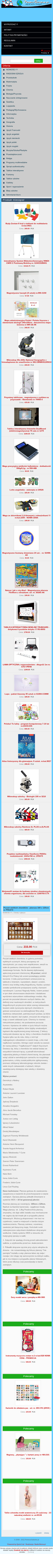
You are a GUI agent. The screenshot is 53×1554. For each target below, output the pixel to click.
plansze (22, 913)
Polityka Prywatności (15, 35)
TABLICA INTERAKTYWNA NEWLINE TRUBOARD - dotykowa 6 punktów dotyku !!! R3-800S (26, 628)
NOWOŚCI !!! (7, 913)
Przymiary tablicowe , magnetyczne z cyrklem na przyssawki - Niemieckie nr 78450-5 (26, 398)
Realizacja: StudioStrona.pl (36, 1544)
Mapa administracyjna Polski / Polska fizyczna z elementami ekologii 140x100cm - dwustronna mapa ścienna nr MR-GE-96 (27, 322)
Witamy (7, 30)
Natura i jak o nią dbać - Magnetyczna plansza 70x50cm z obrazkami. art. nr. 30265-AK (26, 591)
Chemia (16, 913)
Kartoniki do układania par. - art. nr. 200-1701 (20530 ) (28, 1408)
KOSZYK (47, 51)
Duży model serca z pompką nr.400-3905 (28, 1297)
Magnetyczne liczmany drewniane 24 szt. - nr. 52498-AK (26, 554)
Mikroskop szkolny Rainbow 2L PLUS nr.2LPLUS (26, 827)
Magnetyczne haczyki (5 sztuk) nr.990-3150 (26, 293)
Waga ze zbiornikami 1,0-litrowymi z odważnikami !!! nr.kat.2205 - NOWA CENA (27, 516)
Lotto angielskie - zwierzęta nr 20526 (26, 490)
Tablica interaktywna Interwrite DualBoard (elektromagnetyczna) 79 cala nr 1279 (26, 430)
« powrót (38, 1533)
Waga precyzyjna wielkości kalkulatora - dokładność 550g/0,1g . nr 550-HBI (26, 467)
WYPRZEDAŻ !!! (11, 24)
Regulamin (9, 40)
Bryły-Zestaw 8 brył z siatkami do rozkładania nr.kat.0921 (26, 224)
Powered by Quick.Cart (15, 1544)
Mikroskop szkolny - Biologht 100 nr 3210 (26, 796)
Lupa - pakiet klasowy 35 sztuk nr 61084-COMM (27, 694)
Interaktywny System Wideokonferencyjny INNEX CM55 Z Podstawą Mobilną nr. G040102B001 (26, 262)
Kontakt (8, 46)
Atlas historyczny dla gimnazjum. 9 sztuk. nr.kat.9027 (26, 761)
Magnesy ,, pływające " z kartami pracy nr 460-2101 (28, 1455)
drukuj (46, 1533)
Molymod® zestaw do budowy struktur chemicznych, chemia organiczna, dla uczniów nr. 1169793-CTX (26, 892)
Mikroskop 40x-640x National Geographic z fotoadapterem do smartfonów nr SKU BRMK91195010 (27, 361)
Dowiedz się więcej (21, 1550)
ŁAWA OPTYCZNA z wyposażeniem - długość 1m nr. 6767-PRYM (26, 666)
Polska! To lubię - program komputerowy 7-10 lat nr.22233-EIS (26, 725)
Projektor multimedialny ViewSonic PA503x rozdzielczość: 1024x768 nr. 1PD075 (26, 855)
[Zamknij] (31, 1552)
